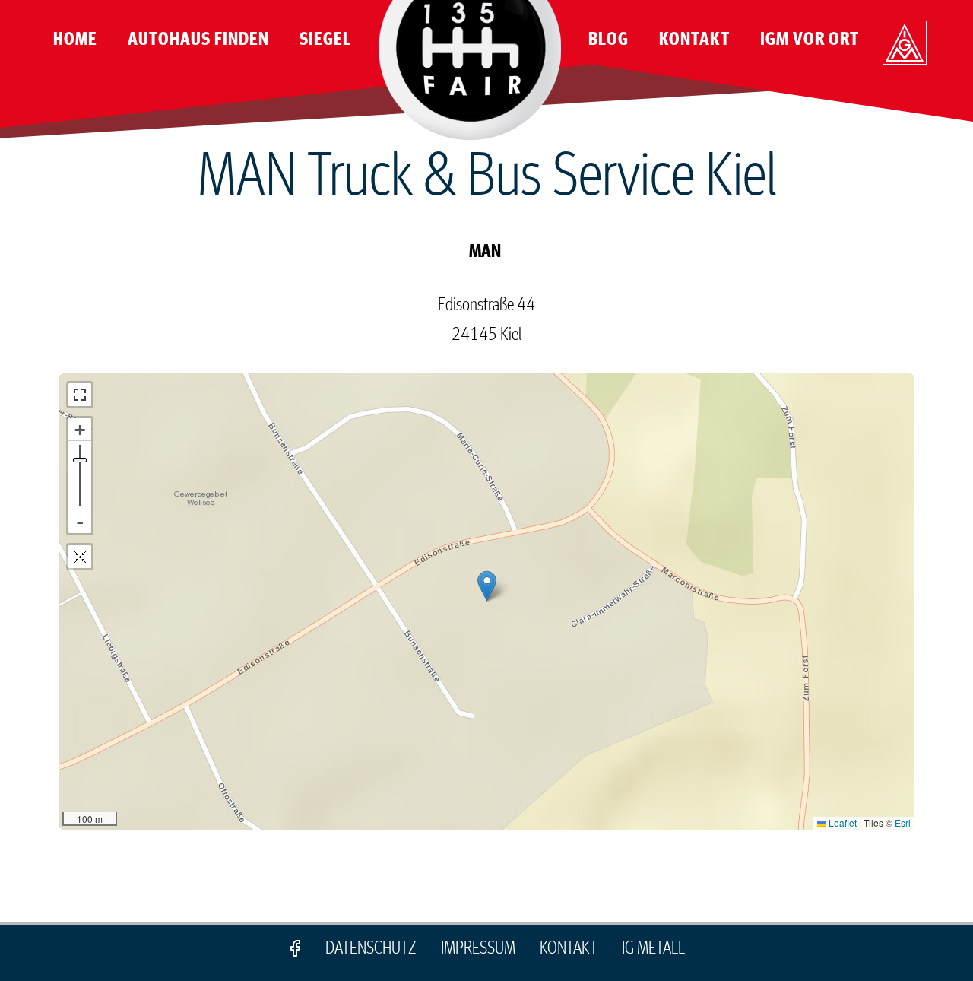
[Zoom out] (79, 521)
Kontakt (694, 39)
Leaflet (841, 822)
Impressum (478, 948)
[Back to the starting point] (79, 556)
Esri (903, 822)
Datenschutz (371, 948)
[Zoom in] (79, 429)
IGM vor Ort (809, 39)
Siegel (325, 39)
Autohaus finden (198, 39)
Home (75, 39)
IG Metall (904, 48)
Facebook (295, 948)
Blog (608, 39)
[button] (486, 586)
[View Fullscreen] (79, 394)
